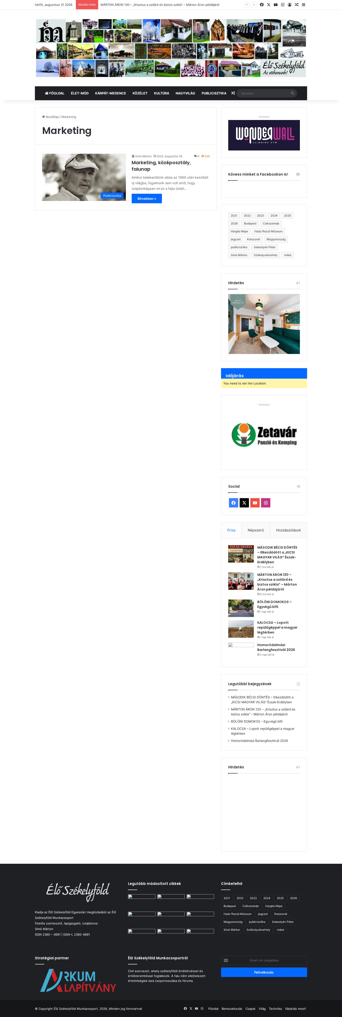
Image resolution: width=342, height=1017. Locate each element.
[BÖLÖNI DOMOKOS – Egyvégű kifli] (241, 608)
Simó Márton (143, 156)
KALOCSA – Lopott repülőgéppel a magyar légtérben (277, 627)
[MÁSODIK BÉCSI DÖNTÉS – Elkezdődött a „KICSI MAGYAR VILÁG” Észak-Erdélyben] (241, 554)
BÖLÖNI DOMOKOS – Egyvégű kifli (274, 604)
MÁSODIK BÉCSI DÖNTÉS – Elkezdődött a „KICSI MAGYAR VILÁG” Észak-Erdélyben (277, 554)
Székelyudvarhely (266, 255)
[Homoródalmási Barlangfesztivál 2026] (241, 651)
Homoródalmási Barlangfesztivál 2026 (276, 647)
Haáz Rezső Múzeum (268, 231)
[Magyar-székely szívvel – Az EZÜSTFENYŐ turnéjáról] (141, 936)
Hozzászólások (288, 530)
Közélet (140, 93)
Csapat (250, 1008)
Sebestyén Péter (264, 247)
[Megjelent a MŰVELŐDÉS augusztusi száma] (171, 936)
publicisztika (239, 247)
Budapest (250, 223)
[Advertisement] (267, 810)
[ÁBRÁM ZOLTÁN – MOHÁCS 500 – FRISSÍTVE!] (171, 919)
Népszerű (256, 530)
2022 (247, 215)
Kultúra (161, 93)
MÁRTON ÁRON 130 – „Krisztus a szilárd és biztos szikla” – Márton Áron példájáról (160, 5)
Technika (275, 1008)
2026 (234, 223)
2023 (260, 215)
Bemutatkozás (232, 1008)
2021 (234, 215)
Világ (262, 1008)
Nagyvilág (185, 93)
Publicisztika (214, 93)
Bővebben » (146, 198)
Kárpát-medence (110, 93)
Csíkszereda (271, 223)
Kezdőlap (52, 117)
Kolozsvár (253, 239)
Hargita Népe (239, 231)
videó (287, 255)
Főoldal (56, 93)
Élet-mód (80, 93)
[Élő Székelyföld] (171, 48)
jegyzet (236, 239)
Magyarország (276, 239)
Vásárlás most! (295, 1008)
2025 (287, 215)
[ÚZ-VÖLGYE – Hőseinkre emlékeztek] (200, 936)
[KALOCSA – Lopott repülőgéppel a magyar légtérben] (241, 629)
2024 (274, 215)
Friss (231, 530)
